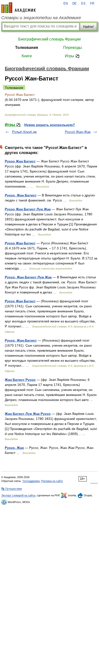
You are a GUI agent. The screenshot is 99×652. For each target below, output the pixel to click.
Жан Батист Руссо (20, 380)
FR (92, 3)
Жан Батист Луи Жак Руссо (28, 414)
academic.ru (18, 7)
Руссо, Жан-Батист (21, 340)
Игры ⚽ (72, 56)
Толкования (26, 48)
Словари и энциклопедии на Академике (41, 17)
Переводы (72, 48)
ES (83, 3)
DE (74, 3)
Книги (27, 56)
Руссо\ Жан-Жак (78, 132)
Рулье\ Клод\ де (24, 132)
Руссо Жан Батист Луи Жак (28, 209)
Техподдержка (31, 481)
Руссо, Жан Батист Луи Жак (28, 277)
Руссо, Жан (14, 448)
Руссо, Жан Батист (21, 195)
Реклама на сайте (52, 481)
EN (65, 3)
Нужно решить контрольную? (49, 125)
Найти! (88, 27)
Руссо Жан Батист (20, 161)
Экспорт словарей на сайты (18, 495)
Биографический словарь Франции (49, 39)
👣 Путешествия (11, 488)
